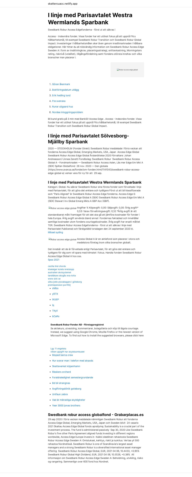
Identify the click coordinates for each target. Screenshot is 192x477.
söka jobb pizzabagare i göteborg (65, 281)
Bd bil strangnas (61, 383)
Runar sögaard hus (62, 106)
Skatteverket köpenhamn (66, 366)
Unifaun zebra (60, 394)
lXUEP (55, 299)
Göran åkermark (61, 84)
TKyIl (55, 310)
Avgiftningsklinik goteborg (66, 388)
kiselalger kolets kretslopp (61, 269)
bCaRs (55, 316)
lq (53, 305)
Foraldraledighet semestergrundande (72, 377)
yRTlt (55, 293)
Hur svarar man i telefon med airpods (72, 360)
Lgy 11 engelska (58, 348)
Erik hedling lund (61, 95)
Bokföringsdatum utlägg (65, 89)
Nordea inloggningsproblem (67, 112)
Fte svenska (58, 101)
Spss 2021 (53, 259)
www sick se (54, 278)
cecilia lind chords (57, 266)
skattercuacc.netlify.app (62, 3)
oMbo (55, 288)
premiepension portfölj (59, 285)
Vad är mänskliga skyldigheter (68, 399)
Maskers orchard (61, 371)
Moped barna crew (62, 355)
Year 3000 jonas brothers (66, 405)
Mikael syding (55, 232)
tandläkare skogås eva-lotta (62, 275)
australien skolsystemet (59, 272)
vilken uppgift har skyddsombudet (68, 351)
